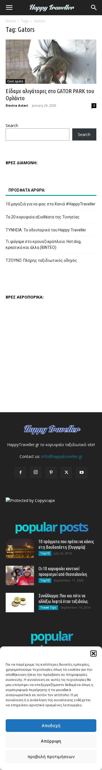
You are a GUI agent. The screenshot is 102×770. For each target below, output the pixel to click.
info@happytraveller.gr (61, 456)
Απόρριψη (51, 741)
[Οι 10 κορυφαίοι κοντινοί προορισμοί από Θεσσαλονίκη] (20, 575)
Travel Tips (48, 607)
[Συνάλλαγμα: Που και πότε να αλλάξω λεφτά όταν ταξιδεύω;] (20, 602)
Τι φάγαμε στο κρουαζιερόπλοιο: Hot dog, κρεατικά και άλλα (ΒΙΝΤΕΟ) (43, 244)
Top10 (45, 553)
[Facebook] (20, 472)
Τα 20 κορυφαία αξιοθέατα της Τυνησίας (43, 217)
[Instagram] (35, 472)
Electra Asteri (17, 105)
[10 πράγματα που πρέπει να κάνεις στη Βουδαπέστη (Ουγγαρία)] (20, 548)
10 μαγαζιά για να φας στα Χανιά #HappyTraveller (50, 204)
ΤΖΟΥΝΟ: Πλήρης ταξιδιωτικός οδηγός (41, 260)
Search (12, 125)
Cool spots (15, 81)
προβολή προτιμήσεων (51, 756)
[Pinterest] (51, 472)
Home (11, 21)
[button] (93, 653)
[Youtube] (81, 472)
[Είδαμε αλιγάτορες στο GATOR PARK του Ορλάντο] (51, 62)
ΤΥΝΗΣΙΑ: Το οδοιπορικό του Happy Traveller (46, 230)
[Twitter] (66, 472)
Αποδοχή (51, 725)
